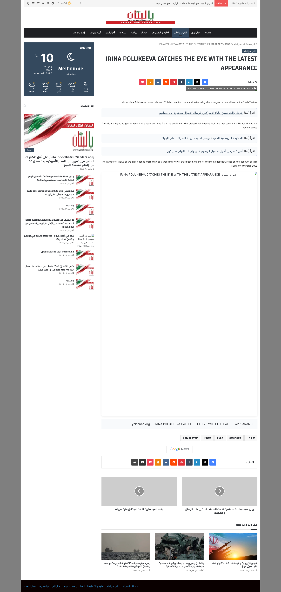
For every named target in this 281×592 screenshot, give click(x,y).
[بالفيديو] (85, 210)
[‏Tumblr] (181, 82)
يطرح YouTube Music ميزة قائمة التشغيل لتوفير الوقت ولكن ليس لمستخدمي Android (51, 178)
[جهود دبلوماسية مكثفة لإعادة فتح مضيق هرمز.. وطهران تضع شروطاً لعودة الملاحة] (125, 546)
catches (234, 437)
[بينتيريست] (173, 82)
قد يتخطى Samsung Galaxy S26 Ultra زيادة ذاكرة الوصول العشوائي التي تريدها (50, 193)
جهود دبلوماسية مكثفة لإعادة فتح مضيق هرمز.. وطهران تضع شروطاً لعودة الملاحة (126, 565)
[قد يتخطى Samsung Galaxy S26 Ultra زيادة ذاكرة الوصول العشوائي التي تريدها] (85, 195)
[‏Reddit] (166, 82)
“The (250, 437)
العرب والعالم (180, 33)
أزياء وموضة (95, 33)
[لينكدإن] (189, 82)
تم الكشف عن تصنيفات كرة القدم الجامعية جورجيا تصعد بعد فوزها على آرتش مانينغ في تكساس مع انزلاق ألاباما (49, 223)
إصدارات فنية (78, 33)
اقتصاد (144, 33)
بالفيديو (70, 205)
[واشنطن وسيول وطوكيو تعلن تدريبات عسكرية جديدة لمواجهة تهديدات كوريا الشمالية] (179, 546)
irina (206, 437)
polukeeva (189, 437)
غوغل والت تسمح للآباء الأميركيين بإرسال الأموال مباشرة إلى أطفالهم (201, 112)
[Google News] (179, 449)
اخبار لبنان (196, 33)
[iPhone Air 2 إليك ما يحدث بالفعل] (85, 256)
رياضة (134, 33)
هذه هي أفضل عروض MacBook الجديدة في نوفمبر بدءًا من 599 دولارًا (49, 238)
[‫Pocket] (142, 82)
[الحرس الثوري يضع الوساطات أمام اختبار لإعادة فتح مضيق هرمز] (233, 546)
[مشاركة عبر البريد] (142, 462)
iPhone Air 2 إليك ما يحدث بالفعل (57, 252)
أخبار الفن (110, 33)
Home (208, 33)
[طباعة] (134, 462)
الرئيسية (251, 44)
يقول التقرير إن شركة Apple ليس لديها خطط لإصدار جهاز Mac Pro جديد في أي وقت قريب (50, 268)
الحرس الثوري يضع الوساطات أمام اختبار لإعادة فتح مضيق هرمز (234, 565)
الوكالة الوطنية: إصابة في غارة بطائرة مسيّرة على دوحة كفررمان (184, 3)
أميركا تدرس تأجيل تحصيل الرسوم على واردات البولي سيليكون (205, 151)
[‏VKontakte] (158, 82)
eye (219, 437)
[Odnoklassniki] (150, 82)
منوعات (123, 33)
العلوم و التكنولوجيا (160, 33)
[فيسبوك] (205, 82)
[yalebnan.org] (140, 17)
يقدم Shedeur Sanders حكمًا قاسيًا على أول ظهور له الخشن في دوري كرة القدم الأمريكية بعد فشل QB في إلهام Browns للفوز (59, 161)
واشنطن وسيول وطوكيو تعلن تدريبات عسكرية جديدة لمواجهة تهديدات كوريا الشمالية (181, 565)
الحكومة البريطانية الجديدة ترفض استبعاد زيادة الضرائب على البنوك (202, 138)
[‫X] (197, 82)
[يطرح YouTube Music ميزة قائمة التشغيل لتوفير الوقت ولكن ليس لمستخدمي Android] (85, 181)
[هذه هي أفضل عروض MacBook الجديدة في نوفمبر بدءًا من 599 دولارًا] (85, 241)
